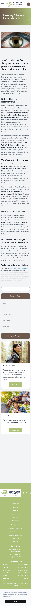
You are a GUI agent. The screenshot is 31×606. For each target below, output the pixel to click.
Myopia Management (15, 535)
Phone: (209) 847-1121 (15, 554)
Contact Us (6, 326)
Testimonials (6, 320)
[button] (2, 4)
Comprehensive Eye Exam (15, 528)
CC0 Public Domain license (21, 268)
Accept (15, 601)
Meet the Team (7, 314)
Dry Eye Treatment (15, 538)
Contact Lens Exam (15, 532)
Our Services (6, 309)
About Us (5, 303)
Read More (15, 384)
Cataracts (15, 542)
